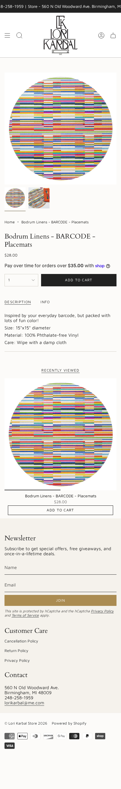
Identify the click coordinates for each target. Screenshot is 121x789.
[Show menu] (7, 35)
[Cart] (113, 35)
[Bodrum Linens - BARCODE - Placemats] (60, 434)
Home (10, 222)
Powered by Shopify (69, 723)
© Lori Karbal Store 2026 (26, 723)
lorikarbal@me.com (24, 702)
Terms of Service (25, 615)
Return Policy (16, 650)
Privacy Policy (102, 611)
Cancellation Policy (21, 641)
